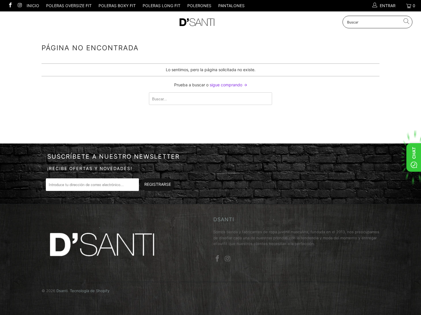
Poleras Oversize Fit (69, 5)
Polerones (199, 5)
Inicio (33, 5)
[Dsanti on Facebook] (10, 5)
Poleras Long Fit (161, 5)
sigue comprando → (228, 84)
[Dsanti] (210, 22)
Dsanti (62, 290)
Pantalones (231, 5)
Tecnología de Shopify (89, 290)
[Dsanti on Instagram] (20, 5)
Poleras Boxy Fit (117, 5)
